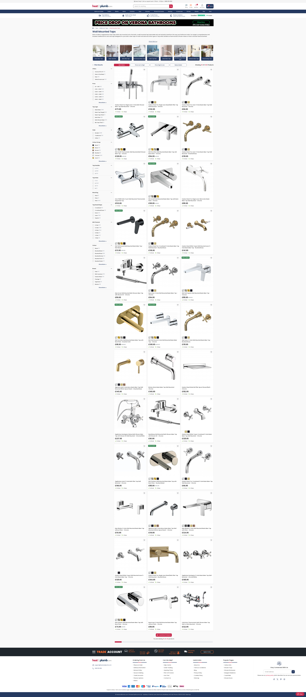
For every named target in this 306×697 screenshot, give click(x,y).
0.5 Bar (97, 230)
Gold (96, 158)
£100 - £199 (98, 89)
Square (97, 218)
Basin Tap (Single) (100, 112)
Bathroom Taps (104, 28)
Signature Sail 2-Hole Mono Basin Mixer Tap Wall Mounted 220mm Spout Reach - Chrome (162, 529)
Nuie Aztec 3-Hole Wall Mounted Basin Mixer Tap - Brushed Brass (196, 341)
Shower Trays (228, 667)
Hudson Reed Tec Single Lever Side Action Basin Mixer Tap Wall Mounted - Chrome (195, 199)
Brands (196, 11)
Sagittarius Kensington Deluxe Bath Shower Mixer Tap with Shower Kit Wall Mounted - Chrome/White (130, 435)
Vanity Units (227, 665)
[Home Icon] (93, 28)
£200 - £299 (98, 91)
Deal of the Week (99, 74)
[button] (202, 6)
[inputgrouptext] (171, 6)
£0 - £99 (97, 86)
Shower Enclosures (229, 670)
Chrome (97, 155)
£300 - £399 (98, 94)
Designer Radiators (230, 673)
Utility (96, 138)
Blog (195, 670)
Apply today (207, 652)
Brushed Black (98, 251)
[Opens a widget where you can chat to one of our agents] (300, 694)
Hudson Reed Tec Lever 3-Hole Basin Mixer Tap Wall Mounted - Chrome (197, 105)
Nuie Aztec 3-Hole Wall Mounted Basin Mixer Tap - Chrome (162, 294)
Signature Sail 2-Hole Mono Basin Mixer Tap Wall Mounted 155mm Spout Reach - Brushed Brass (129, 388)
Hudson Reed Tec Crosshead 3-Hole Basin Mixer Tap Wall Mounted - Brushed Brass (163, 247)
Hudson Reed (98, 276)
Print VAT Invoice (169, 673)
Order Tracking (168, 667)
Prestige (97, 279)
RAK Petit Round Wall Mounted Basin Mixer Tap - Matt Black (129, 247)
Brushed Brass (98, 253)
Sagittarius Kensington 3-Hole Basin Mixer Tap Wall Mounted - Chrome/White (197, 576)
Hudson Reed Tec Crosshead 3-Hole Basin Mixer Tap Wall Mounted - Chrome (197, 482)
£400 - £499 (98, 97)
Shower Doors (228, 678)
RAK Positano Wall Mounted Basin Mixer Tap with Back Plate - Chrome (129, 623)
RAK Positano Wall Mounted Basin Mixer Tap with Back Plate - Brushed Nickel (162, 482)
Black (96, 145)
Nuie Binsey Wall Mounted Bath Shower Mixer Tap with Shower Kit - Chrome (162, 435)
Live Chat (166, 675)
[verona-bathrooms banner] (153, 22)
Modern (97, 133)
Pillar (96, 198)
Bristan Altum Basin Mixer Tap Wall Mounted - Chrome (161, 388)
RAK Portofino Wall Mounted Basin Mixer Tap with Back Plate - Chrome (162, 152)
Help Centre (167, 665)
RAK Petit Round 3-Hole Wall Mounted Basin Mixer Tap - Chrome (162, 341)
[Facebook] (274, 679)
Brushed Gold (98, 258)
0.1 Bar (96, 225)
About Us (197, 665)
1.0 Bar (96, 235)
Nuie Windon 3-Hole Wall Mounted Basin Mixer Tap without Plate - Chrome (129, 529)
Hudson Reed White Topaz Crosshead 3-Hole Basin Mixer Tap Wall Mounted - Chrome (197, 435)
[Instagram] (284, 679)
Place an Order (138, 665)
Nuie (96, 271)
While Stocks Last (99, 79)
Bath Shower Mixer (100, 120)
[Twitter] (277, 679)
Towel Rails (227, 675)
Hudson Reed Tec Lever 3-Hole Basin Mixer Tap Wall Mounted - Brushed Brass (197, 152)
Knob (96, 213)
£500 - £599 (98, 99)
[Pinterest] (280, 679)
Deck (96, 195)
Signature (97, 282)
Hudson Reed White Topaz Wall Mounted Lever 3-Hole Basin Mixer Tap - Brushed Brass (196, 247)
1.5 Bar (96, 238)
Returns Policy (138, 670)
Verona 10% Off (99, 72)
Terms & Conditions (200, 667)
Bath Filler (97, 117)
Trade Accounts (138, 675)
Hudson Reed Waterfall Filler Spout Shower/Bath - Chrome (196, 388)
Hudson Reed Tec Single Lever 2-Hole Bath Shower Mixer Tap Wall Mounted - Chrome (129, 105)
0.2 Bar (97, 227)
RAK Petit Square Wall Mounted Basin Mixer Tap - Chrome (196, 294)
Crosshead (98, 208)
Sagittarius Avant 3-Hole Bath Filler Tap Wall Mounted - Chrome (128, 482)
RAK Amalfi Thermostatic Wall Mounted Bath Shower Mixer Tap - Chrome (130, 152)
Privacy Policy (198, 673)
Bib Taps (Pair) (99, 122)
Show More (102, 102)
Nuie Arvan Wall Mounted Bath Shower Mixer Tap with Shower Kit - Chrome (129, 294)
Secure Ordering (138, 673)
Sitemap (196, 678)
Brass (96, 148)
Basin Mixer (98, 110)
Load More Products (165, 635)
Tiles (204, 11)
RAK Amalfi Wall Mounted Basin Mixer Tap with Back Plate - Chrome (163, 199)
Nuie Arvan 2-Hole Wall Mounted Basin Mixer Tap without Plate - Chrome (162, 623)
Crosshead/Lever (99, 210)
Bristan (97, 284)
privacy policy (270, 675)
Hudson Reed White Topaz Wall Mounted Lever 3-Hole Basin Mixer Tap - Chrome (129, 576)
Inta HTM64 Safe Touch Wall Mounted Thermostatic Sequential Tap (130, 199)
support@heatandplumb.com (103, 665)
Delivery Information (140, 667)
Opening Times (168, 670)
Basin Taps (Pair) (99, 115)
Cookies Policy (198, 675)
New (96, 77)
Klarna (135, 680)
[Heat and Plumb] (102, 6)
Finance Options (138, 678)
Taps (96, 28)
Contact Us (167, 678)
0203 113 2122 (168, 1)
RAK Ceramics (98, 274)
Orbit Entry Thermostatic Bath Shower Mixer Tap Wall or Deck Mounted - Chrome (196, 623)
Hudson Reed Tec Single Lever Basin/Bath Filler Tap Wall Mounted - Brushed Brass (163, 576)
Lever (96, 215)
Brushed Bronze (99, 256)
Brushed (97, 153)
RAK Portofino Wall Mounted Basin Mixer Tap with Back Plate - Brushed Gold (129, 341)
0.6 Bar (97, 233)
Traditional (98, 135)
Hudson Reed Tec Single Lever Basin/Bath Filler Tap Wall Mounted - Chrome (163, 105)
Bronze (97, 150)
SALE (210, 11)
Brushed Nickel (99, 261)
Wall (96, 200)
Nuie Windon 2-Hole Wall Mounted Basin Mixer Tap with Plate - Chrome (196, 529)
